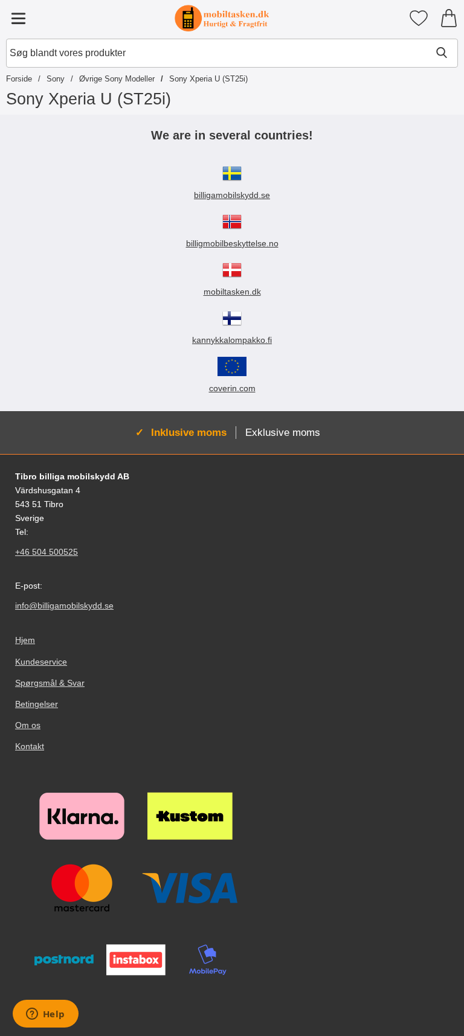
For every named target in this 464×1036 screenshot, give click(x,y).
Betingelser (36, 704)
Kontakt (29, 746)
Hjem (25, 640)
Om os (27, 725)
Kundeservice (41, 662)
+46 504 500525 (46, 552)
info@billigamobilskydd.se (64, 605)
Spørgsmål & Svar (50, 683)
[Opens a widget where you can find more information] (45, 1015)
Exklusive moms (282, 432)
